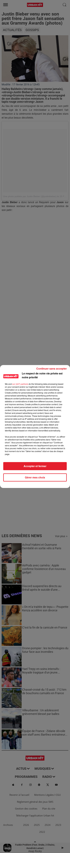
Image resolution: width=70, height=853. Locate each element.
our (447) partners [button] (20, 384)
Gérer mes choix (35, 477)
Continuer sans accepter (51, 368)
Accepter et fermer (35, 466)
